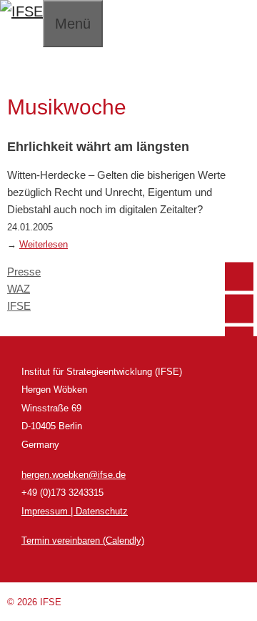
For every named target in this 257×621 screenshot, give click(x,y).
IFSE (19, 306)
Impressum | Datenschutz (74, 511)
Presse (24, 271)
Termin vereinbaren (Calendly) (82, 540)
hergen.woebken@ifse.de (73, 474)
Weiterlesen (43, 245)
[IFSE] (21, 11)
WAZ (18, 289)
